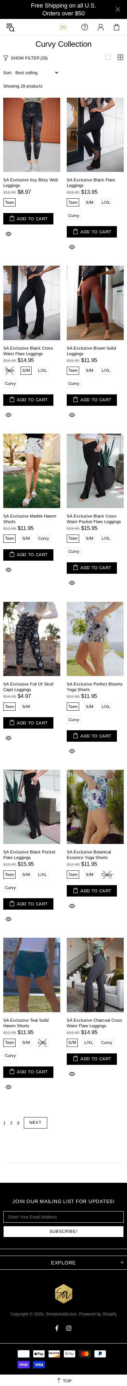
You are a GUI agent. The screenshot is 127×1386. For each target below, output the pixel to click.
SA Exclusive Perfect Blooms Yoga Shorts (95, 687)
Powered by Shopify (98, 1314)
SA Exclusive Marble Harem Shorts (29, 519)
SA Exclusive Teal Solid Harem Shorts (26, 1023)
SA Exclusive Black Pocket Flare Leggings (29, 855)
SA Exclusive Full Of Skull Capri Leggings (28, 687)
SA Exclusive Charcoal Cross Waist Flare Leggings (94, 1023)
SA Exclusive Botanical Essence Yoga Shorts (89, 855)
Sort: (7, 72)
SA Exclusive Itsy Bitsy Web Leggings (30, 182)
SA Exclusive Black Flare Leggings (91, 182)
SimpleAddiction (63, 27)
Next (35, 1122)
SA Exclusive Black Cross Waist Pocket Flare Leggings (94, 519)
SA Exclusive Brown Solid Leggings (91, 351)
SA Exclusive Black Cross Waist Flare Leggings (28, 351)
